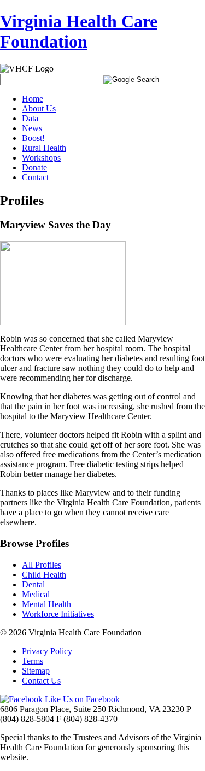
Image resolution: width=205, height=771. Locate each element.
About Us (39, 108)
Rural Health (44, 147)
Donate (34, 167)
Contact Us (41, 680)
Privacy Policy (47, 651)
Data (30, 118)
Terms (32, 661)
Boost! (33, 138)
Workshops (41, 157)
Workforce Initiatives (58, 614)
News (32, 128)
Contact (35, 177)
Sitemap (36, 670)
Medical (36, 594)
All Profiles (41, 564)
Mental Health (46, 604)
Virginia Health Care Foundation (78, 31)
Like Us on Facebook (81, 699)
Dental (33, 584)
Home (32, 98)
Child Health (44, 574)
